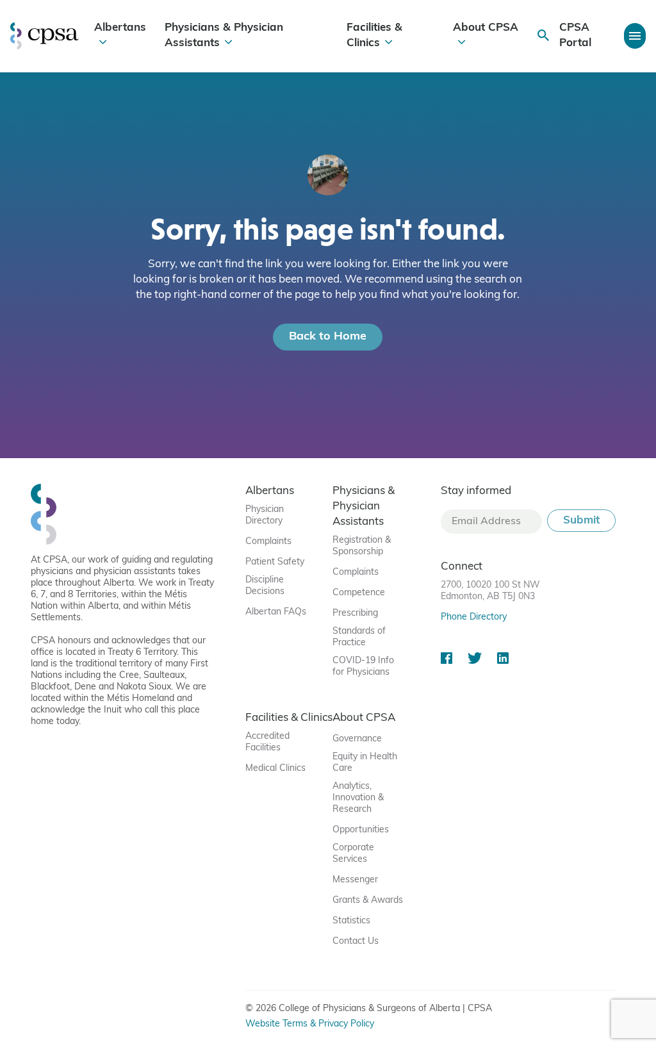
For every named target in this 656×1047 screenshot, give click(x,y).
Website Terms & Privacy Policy (309, 1024)
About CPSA (485, 27)
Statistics (351, 921)
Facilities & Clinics (374, 35)
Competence (358, 593)
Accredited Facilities (267, 742)
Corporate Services (353, 853)
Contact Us (355, 941)
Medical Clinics (275, 768)
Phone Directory (474, 617)
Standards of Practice (359, 637)
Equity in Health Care (364, 762)
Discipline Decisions (264, 586)
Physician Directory (264, 515)
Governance (357, 739)
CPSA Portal (575, 35)
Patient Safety (274, 562)
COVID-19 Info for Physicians (363, 666)
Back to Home (327, 337)
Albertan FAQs (275, 612)
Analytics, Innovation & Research (358, 798)
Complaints (268, 542)
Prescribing (355, 613)
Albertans (120, 27)
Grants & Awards (367, 900)
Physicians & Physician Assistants (224, 35)
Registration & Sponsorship (361, 546)
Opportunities (360, 830)
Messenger (355, 880)
